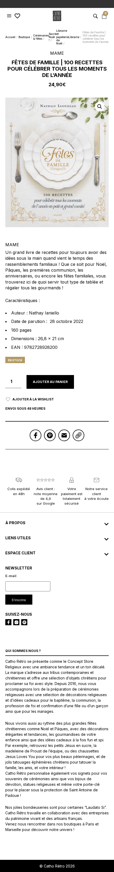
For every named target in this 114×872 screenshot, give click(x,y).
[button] (10, 16)
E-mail (10, 576)
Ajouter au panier (50, 382)
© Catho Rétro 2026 (57, 866)
